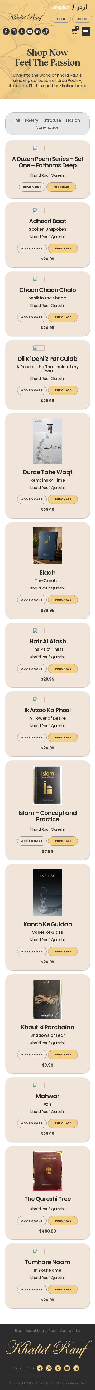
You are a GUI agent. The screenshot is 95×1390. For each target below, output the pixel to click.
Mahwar (48, 1096)
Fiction (73, 120)
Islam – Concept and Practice (47, 817)
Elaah (48, 573)
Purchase (61, 187)
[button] (86, 31)
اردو (82, 7)
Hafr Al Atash (47, 642)
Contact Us (70, 1330)
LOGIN (61, 19)
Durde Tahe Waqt (47, 472)
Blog (18, 1330)
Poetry (31, 120)
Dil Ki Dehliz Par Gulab (47, 359)
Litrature (52, 120)
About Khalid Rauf (41, 1330)
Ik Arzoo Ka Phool (47, 710)
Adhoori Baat (47, 221)
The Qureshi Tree (47, 1199)
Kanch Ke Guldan (47, 924)
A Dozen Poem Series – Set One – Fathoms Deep (47, 162)
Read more (32, 187)
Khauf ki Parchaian (47, 1027)
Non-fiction (47, 127)
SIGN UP (82, 19)
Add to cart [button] (32, 248)
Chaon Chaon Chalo (47, 290)
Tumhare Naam (47, 1262)
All (17, 120)
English (60, 7)
